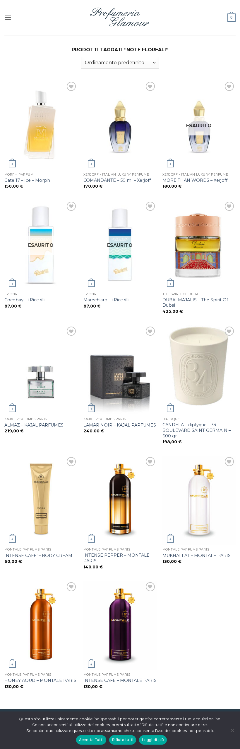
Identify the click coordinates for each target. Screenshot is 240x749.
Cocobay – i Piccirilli (24, 300)
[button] (7, 17)
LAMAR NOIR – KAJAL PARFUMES (119, 425)
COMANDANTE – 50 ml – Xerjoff (117, 180)
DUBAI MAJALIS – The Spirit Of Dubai (195, 302)
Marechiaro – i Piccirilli (106, 300)
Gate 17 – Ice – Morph (27, 180)
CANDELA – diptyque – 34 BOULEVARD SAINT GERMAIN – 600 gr (196, 430)
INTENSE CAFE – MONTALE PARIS (120, 680)
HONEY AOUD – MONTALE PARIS (40, 680)
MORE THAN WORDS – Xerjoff (194, 180)
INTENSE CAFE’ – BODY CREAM (38, 555)
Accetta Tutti (91, 739)
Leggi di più (153, 739)
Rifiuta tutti (122, 739)
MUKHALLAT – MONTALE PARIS (196, 555)
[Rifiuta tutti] (232, 732)
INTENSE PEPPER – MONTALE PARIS (116, 558)
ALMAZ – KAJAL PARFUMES (34, 425)
